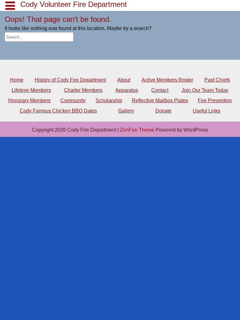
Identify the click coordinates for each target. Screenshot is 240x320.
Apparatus (126, 90)
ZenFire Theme (138, 129)
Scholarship (109, 100)
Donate (163, 110)
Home (16, 79)
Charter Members (83, 90)
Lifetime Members (31, 90)
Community (73, 100)
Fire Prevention (215, 100)
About (123, 79)
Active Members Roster (167, 79)
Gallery (126, 110)
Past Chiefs (217, 79)
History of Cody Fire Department (70, 79)
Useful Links (206, 110)
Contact (159, 90)
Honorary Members (29, 100)
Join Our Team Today (205, 90)
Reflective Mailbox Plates (160, 100)
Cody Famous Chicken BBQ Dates (58, 110)
